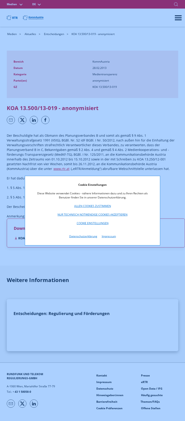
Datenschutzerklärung (83, 236)
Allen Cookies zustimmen (92, 206)
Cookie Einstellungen (93, 223)
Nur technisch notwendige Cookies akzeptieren (92, 214)
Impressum (109, 236)
